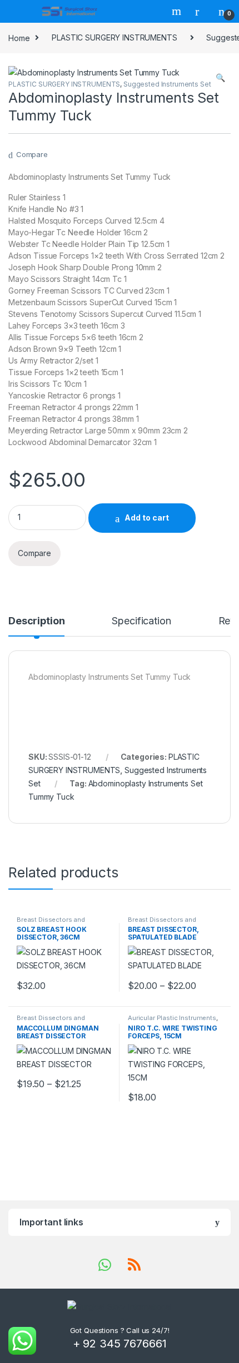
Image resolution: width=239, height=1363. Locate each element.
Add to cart (147, 517)
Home (18, 37)
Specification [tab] (141, 621)
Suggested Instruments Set (167, 84)
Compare (32, 154)
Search (178, 11)
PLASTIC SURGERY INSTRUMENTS (114, 37)
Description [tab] (36, 621)
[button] (220, 77)
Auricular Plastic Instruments (172, 1018)
